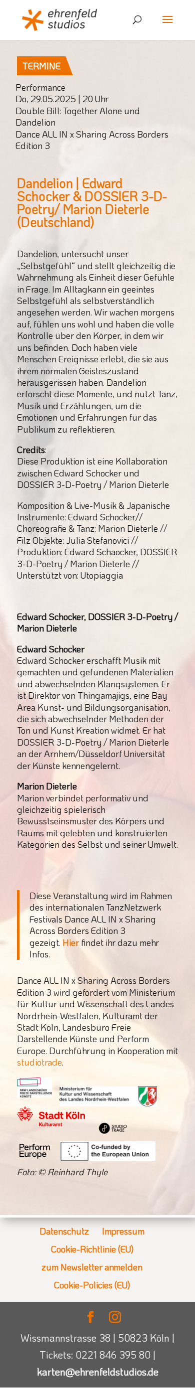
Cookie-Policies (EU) (92, 1285)
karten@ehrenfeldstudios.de (97, 1371)
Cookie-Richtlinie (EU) (92, 1249)
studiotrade (39, 1062)
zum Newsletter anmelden (92, 1267)
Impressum (123, 1231)
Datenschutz (64, 1231)
